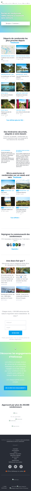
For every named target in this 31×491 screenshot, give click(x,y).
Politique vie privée (15, 453)
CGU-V (15, 452)
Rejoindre (15, 249)
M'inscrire (15, 333)
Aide (15, 458)
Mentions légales (15, 455)
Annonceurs (15, 460)
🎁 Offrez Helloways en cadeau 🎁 (15, 471)
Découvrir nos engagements (15, 388)
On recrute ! (15, 457)
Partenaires (15, 450)
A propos (15, 449)
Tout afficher (14, 218)
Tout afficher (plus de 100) (14, 120)
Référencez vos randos (15, 462)
